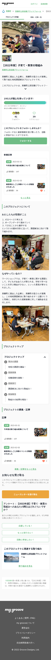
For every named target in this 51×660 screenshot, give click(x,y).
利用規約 (25, 638)
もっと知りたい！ (25, 532)
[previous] (6, 36)
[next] (44, 36)
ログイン (34, 4)
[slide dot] (6, 58)
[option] (25, 37)
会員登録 (44, 4)
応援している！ (25, 525)
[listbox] (25, 37)
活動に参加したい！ (25, 539)
